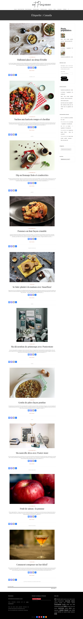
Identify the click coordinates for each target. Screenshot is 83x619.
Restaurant (56, 610)
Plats (34, 76)
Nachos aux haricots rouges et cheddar (32, 119)
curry (65, 602)
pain (65, 606)
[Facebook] (37, 617)
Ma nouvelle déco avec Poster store (32, 452)
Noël (60, 606)
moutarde (56, 606)
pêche (74, 608)
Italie (71, 604)
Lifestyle (64, 9)
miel (74, 604)
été (55, 614)
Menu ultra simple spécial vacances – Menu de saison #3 (67, 40)
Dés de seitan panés (64, 100)
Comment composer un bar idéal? (32, 564)
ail (55, 599)
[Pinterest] (41, 617)
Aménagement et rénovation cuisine (15, 598)
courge (60, 602)
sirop (70, 610)
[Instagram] (39, 617)
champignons (61, 600)
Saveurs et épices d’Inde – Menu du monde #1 (67, 132)
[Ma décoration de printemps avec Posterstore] (32, 341)
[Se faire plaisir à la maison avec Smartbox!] (32, 281)
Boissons (50, 9)
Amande (58, 599)
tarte (73, 610)
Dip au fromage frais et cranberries (32, 175)
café (55, 600)
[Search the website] (68, 9)
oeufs (62, 606)
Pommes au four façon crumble (32, 231)
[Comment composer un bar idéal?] (32, 559)
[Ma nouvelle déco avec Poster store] (32, 447)
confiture (56, 602)
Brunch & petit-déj (21, 9)
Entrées (30, 76)
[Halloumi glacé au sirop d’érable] (32, 54)
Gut (61, 117)
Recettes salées (36, 9)
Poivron (55, 608)
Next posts (53, 588)
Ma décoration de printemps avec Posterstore (32, 346)
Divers (32, 363)
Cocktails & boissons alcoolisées (29, 581)
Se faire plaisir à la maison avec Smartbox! (32, 287)
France (73, 602)
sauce (66, 610)
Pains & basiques (28, 9)
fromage (57, 604)
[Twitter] (44, 617)
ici (27, 610)
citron (73, 600)
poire (74, 606)
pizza (72, 606)
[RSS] (46, 617)
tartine (59, 611)
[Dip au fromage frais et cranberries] (32, 170)
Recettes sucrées (44, 9)
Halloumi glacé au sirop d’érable (32, 59)
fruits (63, 604)
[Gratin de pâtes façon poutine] (32, 397)
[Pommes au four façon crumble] (32, 225)
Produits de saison (32, 525)
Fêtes (55, 9)
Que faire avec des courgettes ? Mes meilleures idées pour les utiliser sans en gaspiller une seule (67, 105)
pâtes (70, 608)
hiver (67, 604)
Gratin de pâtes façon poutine (32, 402)
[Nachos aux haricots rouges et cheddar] (32, 114)
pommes (61, 608)
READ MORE (31, 70)
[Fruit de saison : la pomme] (32, 503)
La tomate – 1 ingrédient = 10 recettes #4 (67, 49)
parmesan (69, 606)
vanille (65, 611)
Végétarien (73, 611)
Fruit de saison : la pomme (32, 508)
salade (61, 610)
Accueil (15, 9)
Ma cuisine (59, 9)
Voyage (68, 611)
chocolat (67, 600)
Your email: (63, 71)
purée (66, 608)
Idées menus (38, 581)
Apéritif (32, 136)
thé (62, 611)
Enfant (68, 602)
